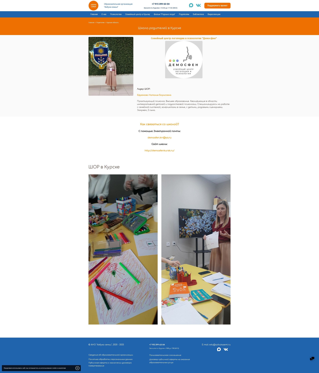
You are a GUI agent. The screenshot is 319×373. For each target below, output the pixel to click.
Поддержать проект (217, 5)
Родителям (184, 14)
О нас (103, 14)
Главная (94, 14)
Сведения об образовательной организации (110, 355)
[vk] (227, 351)
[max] (220, 351)
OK (77, 368)
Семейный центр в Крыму (137, 14)
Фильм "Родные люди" (164, 14)
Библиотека (198, 14)
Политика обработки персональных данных (110, 359)
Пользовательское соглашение (165, 355)
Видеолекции (214, 14)
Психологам (115, 14)
